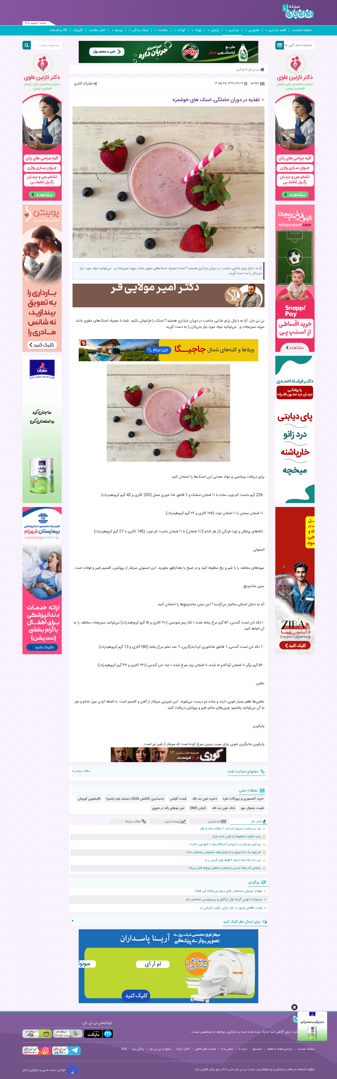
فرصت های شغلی (205, 1048)
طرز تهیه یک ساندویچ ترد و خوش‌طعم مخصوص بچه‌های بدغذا (223, 852)
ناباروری (253, 30)
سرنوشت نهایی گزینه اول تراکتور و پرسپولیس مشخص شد (224, 899)
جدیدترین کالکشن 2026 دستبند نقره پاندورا (135, 798)
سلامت (163, 30)
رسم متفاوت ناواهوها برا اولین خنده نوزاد (236, 836)
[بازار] (37, 1034)
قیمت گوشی (178, 798)
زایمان (215, 30)
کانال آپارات (182, 1048)
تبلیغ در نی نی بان (160, 1048)
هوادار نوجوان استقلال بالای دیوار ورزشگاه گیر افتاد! (228, 891)
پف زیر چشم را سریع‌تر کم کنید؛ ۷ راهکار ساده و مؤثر (230, 828)
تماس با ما (227, 1048)
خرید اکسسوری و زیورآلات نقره (243, 798)
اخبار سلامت (97, 30)
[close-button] (294, 1007)
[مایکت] (98, 1034)
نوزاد (198, 30)
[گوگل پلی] (67, 1034)
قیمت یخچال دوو (252, 808)
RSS (124, 1048)
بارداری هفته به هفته (279, 1048)
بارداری (234, 30)
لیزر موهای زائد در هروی (168, 808)
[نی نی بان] (298, 11)
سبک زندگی (140, 30)
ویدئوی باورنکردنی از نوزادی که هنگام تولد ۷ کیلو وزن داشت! (225, 844)
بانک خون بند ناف (223, 808)
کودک (181, 30)
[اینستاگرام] (36, 1054)
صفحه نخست (302, 30)
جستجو (257, 1048)
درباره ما (242, 1048)
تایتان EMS (198, 808)
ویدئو (119, 30)
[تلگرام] (66, 1054)
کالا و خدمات (58, 30)
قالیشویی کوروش (89, 798)
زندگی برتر (138, 1048)
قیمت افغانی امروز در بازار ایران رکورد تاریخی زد (231, 908)
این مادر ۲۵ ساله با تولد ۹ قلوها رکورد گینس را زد (233, 860)
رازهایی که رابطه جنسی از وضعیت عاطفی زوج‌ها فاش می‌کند (224, 868)
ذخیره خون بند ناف (204, 798)
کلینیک (78, 30)
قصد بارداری (277, 30)
